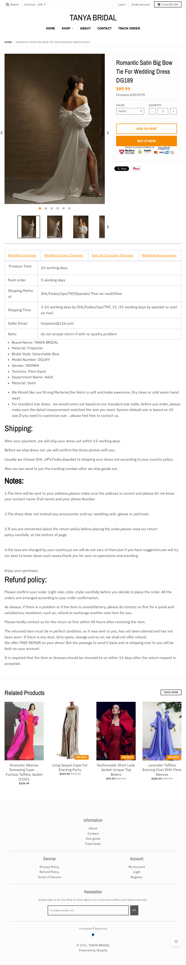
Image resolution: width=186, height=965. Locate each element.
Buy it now (146, 141)
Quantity (155, 105)
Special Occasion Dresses (112, 255)
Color (120, 105)
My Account (136, 867)
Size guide (93, 838)
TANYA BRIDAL (93, 17)
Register (137, 877)
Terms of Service (49, 877)
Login (137, 872)
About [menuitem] (85, 28)
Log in (121, 4)
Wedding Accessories (159, 255)
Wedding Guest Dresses (63, 255)
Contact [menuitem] (104, 28)
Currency (29, 4)
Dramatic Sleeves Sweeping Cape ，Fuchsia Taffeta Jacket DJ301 (24, 772)
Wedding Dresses (22, 255)
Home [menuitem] (50, 28)
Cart (170, 4)
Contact (93, 833)
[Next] (107, 133)
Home (8, 42)
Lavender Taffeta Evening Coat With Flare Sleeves (161, 770)
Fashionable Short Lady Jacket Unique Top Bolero (116, 770)
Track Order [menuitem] (129, 28)
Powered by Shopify (93, 950)
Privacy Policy (49, 867)
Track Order (93, 844)
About (93, 828)
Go (134, 910)
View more (171, 692)
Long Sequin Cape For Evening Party (70, 767)
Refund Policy (49, 872)
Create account (140, 4)
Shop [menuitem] (66, 28)
